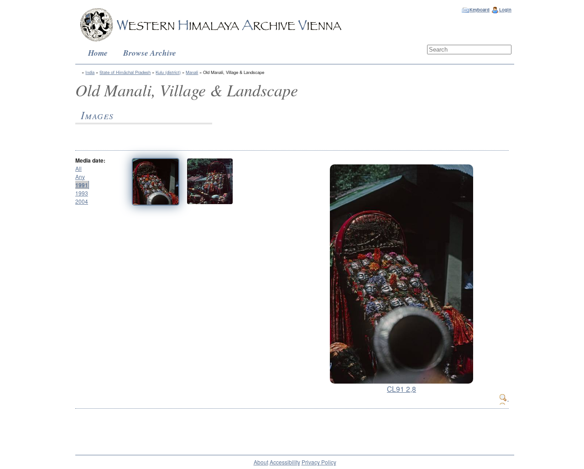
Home (98, 52)
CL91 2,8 (401, 389)
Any (80, 176)
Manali (192, 72)
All (78, 168)
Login (505, 9)
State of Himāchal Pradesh (125, 72)
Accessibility (285, 462)
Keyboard (479, 9)
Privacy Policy (319, 462)
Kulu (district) (168, 72)
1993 (81, 193)
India (89, 72)
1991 (81, 185)
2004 (81, 201)
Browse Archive (149, 52)
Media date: (90, 160)
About (261, 462)
